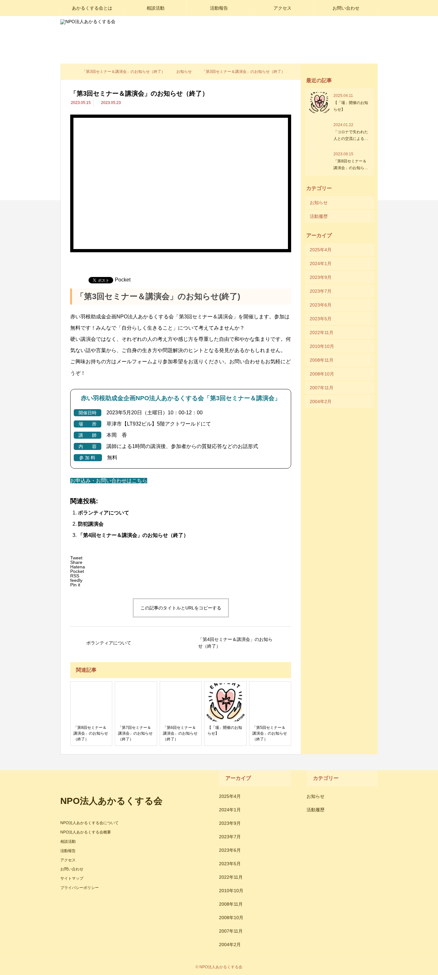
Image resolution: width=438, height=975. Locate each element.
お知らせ (319, 202)
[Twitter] (73, 902)
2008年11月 (321, 360)
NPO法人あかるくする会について (89, 823)
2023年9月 (321, 277)
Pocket (123, 279)
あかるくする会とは (92, 8)
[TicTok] (92, 902)
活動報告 (219, 8)
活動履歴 (319, 216)
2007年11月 (321, 387)
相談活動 (155, 8)
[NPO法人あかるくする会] (112, 32)
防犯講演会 (91, 524)
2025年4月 (321, 249)
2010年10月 (322, 346)
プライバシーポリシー (79, 887)
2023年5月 (321, 318)
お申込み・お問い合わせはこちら (108, 480)
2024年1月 (321, 263)
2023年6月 (321, 304)
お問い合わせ (346, 8)
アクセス (282, 8)
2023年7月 (321, 291)
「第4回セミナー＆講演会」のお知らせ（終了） (133, 535)
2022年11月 (321, 332)
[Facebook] (63, 902)
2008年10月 (322, 373)
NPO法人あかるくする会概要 (85, 832)
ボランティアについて (103, 512)
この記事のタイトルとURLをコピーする (180, 607)
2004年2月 (321, 401)
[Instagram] (83, 902)
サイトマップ (71, 878)
